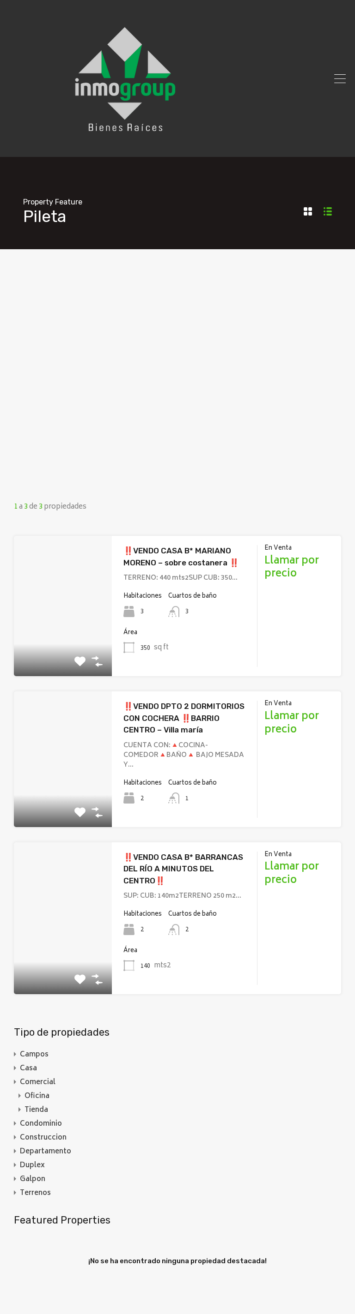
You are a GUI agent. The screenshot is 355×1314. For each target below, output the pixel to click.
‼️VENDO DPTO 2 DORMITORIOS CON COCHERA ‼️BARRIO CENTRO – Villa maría (184, 718)
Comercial (37, 1082)
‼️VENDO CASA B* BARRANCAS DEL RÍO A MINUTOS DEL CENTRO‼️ (183, 868)
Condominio (41, 1124)
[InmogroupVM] (124, 145)
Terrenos (35, 1193)
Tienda (36, 1110)
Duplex (32, 1165)
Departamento (45, 1152)
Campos (34, 1055)
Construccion (43, 1138)
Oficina (36, 1096)
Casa (28, 1068)
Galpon (32, 1179)
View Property (63, 648)
